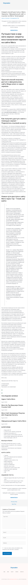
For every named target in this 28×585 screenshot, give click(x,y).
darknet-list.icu (14, 30)
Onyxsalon (6, 3)
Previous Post (14, 501)
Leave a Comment (5, 18)
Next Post (14, 504)
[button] (26, 3)
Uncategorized (13, 18)
